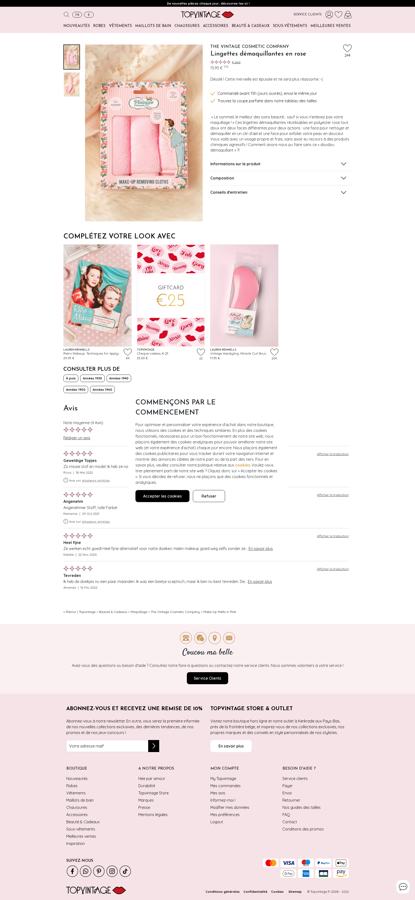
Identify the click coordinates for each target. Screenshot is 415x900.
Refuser (208, 496)
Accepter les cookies (162, 496)
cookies (242, 465)
